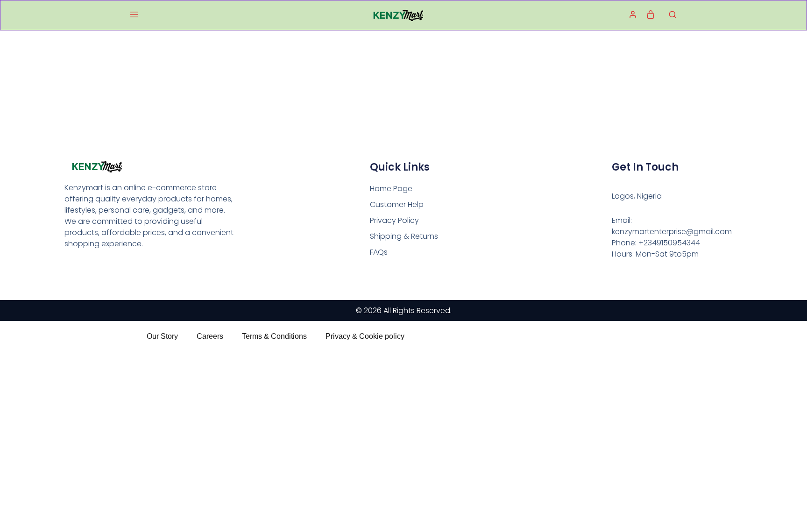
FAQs (379, 252)
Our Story (162, 336)
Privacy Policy (394, 220)
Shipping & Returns (404, 236)
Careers (210, 336)
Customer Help (397, 204)
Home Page (391, 188)
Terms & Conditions (274, 336)
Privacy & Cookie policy (365, 336)
